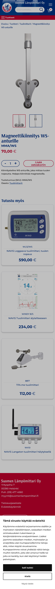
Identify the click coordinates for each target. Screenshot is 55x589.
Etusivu (4, 24)
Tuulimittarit (25, 24)
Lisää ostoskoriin (38, 163)
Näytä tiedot (27, 583)
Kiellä (27, 576)
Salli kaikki (27, 567)
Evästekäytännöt (11, 506)
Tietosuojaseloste (11, 503)
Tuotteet (14, 24)
